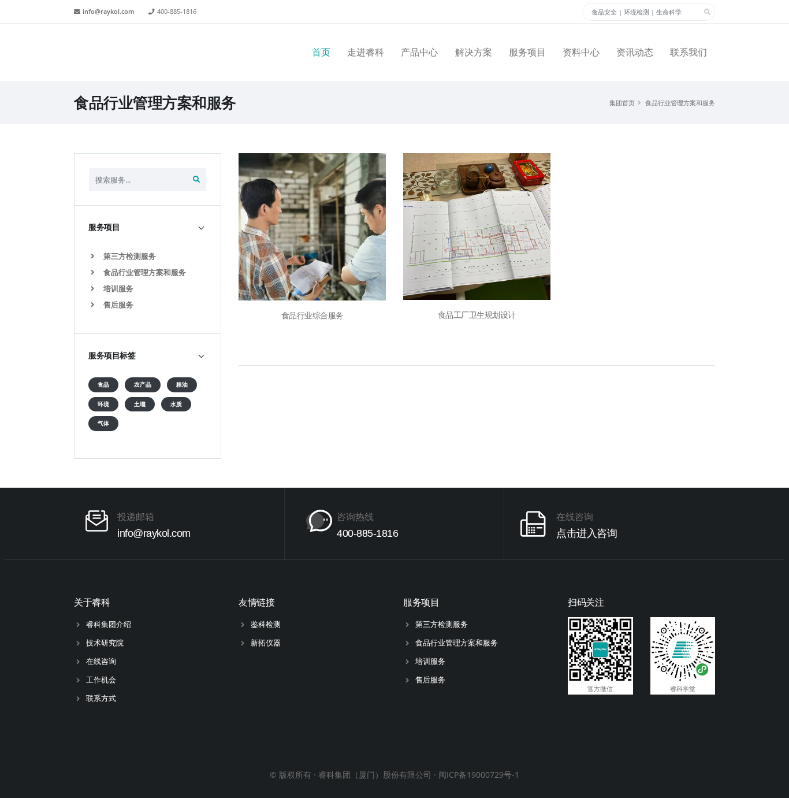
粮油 (182, 384)
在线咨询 (101, 661)
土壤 (140, 404)
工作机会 (101, 679)
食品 (103, 384)
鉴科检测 (266, 624)
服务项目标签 (111, 355)
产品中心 (419, 52)
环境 (103, 404)
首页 (321, 52)
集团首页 (622, 102)
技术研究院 (105, 642)
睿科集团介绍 (108, 624)
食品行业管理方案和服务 (680, 102)
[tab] (147, 227)
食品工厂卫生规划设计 (477, 315)
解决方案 (473, 52)
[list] (95, 256)
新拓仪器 (266, 642)
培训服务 (117, 288)
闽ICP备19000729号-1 (478, 774)
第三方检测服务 (129, 256)
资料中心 (581, 52)
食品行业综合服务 (312, 315)
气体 (103, 423)
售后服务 (117, 304)
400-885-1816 (176, 12)
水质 (176, 404)
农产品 (142, 384)
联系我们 (688, 52)
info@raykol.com (109, 12)
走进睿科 (365, 52)
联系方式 (101, 698)
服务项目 (527, 52)
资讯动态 (634, 52)
